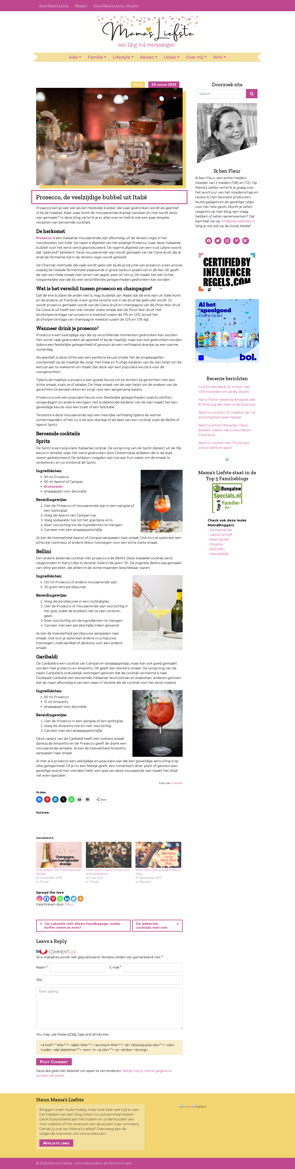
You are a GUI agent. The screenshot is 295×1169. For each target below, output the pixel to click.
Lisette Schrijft (221, 535)
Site (39, 980)
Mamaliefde (219, 554)
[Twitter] (74, 899)
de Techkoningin (118, 1163)
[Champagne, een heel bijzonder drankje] (59, 855)
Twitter (252, 5)
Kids (73, 57)
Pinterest (240, 5)
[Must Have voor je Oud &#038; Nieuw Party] (158, 855)
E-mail (115, 967)
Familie (95, 57)
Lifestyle (121, 57)
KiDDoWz (217, 549)
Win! (218, 57)
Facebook (233, 5)
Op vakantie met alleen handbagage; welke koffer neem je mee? (82, 925)
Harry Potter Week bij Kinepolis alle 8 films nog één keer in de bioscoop (226, 402)
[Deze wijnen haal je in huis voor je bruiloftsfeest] (109, 855)
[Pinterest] (53, 899)
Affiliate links (56, 1143)
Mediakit (81, 5)
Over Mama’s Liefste (53, 5)
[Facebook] (46, 899)
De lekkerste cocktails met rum (152, 925)
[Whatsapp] (60, 899)
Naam (42, 967)
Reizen (147, 57)
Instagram (246, 5)
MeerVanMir (219, 539)
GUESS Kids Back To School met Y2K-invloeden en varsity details (224, 389)
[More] (80, 899)
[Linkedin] (67, 899)
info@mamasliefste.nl (238, 221)
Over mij (194, 57)
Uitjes (170, 57)
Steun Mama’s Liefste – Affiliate (116, 5)
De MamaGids (221, 530)
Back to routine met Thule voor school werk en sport (224, 445)
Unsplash (177, 783)
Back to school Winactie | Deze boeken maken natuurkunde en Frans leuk (224, 430)
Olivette (216, 544)
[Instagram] (40, 899)
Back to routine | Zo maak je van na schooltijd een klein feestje (226, 415)
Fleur (69, 904)
